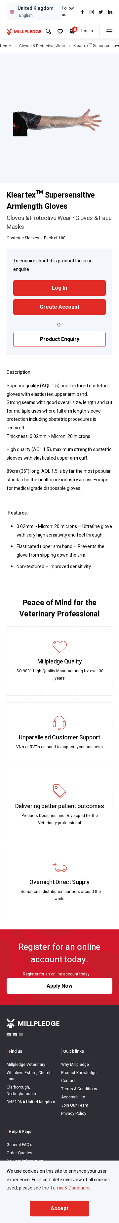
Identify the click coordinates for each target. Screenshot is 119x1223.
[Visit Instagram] (92, 12)
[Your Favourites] (60, 31)
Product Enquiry (59, 339)
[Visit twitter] (101, 12)
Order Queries (19, 1153)
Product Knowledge (79, 1073)
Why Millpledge (75, 1064)
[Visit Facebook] (82, 12)
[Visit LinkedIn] (110, 12)
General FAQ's (19, 1145)
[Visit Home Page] (24, 31)
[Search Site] (48, 31)
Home (5, 46)
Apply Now (59, 986)
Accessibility (73, 1097)
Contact (68, 1081)
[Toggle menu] (109, 31)
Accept (59, 1208)
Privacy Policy (73, 1113)
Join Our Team (74, 1105)
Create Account (59, 307)
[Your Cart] (72, 31)
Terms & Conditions (79, 1089)
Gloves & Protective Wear (42, 46)
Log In (87, 31)
